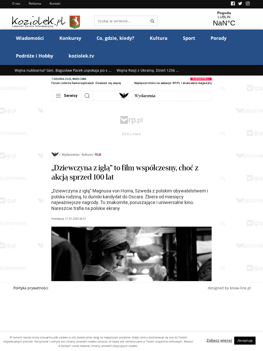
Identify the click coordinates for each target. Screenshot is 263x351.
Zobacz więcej (219, 340)
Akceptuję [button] (244, 340)
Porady (219, 38)
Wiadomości (30, 38)
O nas (16, 3)
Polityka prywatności (30, 287)
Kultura (158, 38)
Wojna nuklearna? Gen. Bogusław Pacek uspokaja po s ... (63, 70)
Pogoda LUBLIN (224, 19)
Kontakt (55, 3)
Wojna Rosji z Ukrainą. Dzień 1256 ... (148, 70)
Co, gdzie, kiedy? (115, 38)
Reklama (35, 3)
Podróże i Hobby (34, 56)
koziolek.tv (81, 56)
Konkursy (70, 38)
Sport (189, 38)
